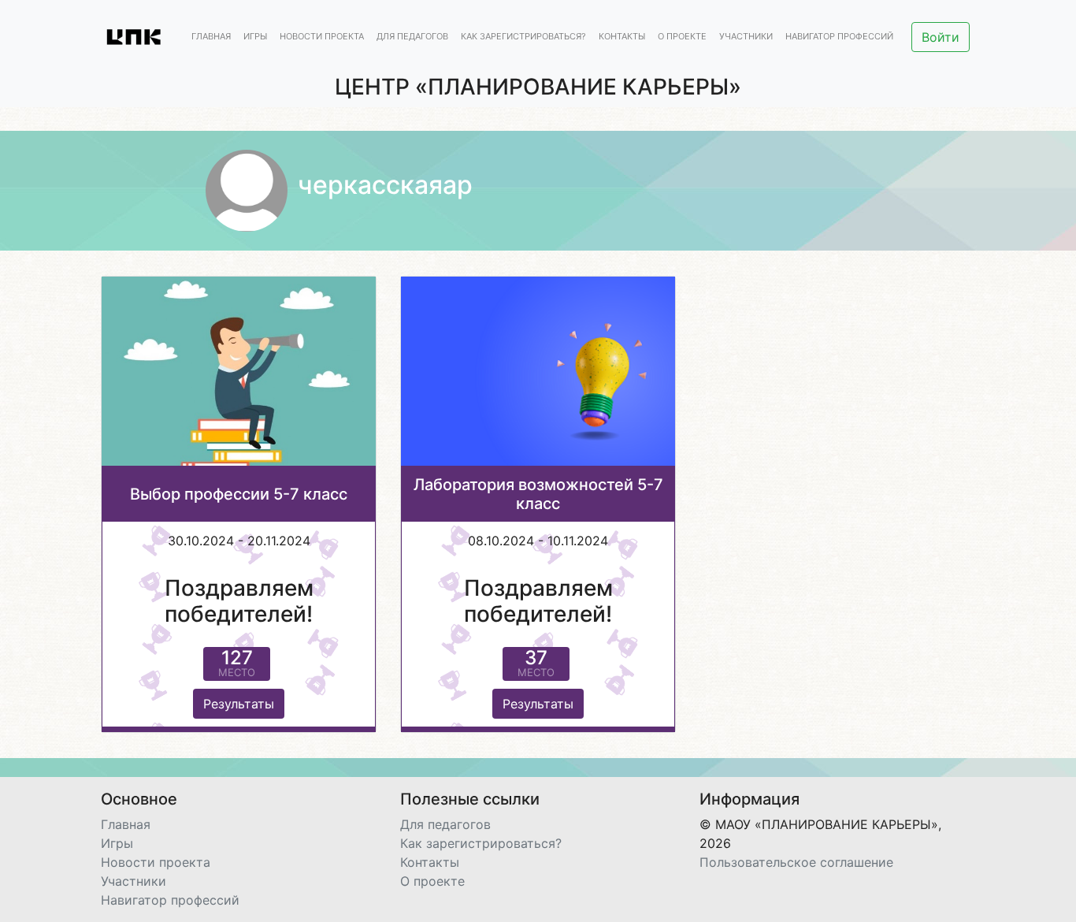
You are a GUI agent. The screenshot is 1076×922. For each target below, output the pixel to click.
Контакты (622, 37)
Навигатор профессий (839, 37)
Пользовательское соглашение (796, 862)
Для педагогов (412, 37)
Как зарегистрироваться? (523, 37)
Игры (255, 37)
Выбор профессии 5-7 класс (238, 494)
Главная (211, 37)
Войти (940, 37)
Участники (746, 37)
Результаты (238, 704)
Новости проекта (322, 37)
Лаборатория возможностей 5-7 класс (538, 494)
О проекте (682, 37)
